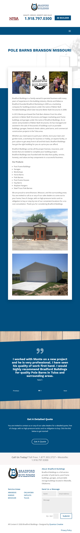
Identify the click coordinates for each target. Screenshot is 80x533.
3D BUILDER (63, 17)
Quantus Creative (56, 524)
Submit (66, 516)
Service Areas (14, 489)
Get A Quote (40, 441)
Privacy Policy (66, 530)
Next (65, 391)
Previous (16, 391)
